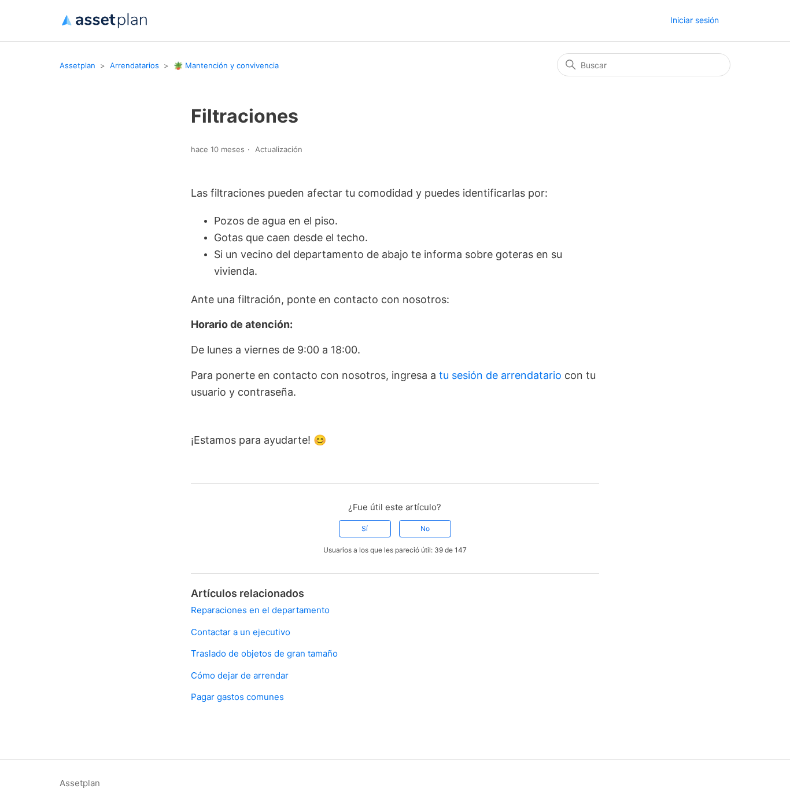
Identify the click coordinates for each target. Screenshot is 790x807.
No (425, 528)
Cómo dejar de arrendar (240, 675)
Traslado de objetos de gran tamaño (264, 653)
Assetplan (77, 65)
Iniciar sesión (694, 20)
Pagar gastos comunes (237, 696)
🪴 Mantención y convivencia (226, 65)
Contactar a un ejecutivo (240, 632)
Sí (364, 528)
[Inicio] (104, 20)
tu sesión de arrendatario (500, 375)
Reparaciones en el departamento (260, 610)
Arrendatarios (134, 65)
